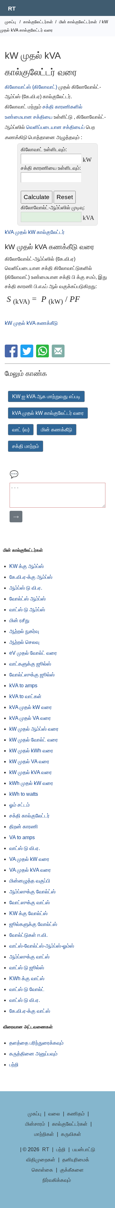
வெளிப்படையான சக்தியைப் (55, 127)
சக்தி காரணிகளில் (62, 106)
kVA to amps (23, 685)
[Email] (59, 355)
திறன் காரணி (23, 826)
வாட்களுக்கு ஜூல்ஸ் (30, 664)
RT (12, 8)
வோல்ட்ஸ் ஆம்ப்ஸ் (27, 598)
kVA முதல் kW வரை (30, 707)
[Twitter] (27, 355)
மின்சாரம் (35, 1124)
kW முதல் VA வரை (29, 761)
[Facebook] (12, 355)
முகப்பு (10, 21)
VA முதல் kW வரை (29, 859)
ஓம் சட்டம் (19, 805)
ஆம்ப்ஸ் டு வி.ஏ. (25, 588)
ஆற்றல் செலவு (24, 642)
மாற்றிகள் (44, 1134)
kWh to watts (23, 794)
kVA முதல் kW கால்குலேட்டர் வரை (48, 413)
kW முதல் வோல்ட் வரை (33, 739)
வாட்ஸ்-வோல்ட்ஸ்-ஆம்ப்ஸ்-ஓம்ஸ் (41, 946)
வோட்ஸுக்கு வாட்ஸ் (29, 902)
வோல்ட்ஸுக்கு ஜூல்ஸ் (32, 674)
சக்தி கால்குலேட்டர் (29, 815)
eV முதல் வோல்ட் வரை (33, 653)
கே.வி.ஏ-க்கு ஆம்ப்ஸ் (30, 577)
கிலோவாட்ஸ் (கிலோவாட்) (31, 87)
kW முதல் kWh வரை (31, 750)
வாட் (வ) (20, 429)
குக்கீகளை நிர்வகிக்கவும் (63, 1175)
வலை (54, 1113)
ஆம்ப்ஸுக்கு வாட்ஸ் (29, 956)
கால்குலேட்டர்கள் (38, 21)
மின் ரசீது (19, 620)
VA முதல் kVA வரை (30, 870)
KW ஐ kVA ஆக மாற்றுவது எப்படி (46, 396)
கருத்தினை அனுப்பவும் (33, 1053)
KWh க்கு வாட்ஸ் (26, 978)
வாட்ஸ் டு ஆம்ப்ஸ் (27, 609)
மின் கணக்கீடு (56, 429)
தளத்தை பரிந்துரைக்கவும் (36, 1043)
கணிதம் (76, 1113)
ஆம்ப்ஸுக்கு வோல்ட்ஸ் (32, 891)
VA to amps (22, 837)
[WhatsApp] (43, 355)
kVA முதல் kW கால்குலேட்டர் (35, 232)
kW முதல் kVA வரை (30, 772)
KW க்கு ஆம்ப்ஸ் (26, 566)
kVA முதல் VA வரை (30, 718)
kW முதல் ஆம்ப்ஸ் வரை (33, 729)
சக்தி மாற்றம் (25, 446)
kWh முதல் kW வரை (31, 783)
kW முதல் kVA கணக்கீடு (31, 323)
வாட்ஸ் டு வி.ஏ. (24, 848)
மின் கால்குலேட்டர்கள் (78, 21)
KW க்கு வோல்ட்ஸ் (28, 913)
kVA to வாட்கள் (25, 696)
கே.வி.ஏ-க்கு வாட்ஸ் (29, 1011)
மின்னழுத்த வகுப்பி (29, 881)
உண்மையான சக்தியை (28, 117)
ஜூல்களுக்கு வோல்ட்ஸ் (33, 924)
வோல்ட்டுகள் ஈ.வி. (28, 935)
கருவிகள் (71, 1134)
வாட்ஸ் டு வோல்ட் (26, 989)
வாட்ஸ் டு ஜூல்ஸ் (26, 967)
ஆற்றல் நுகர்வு (24, 631)
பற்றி (14, 1064)
